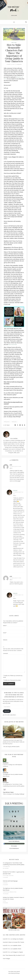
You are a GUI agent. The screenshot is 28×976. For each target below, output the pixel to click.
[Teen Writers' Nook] (14, 9)
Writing (14, 42)
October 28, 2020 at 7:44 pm (15, 577)
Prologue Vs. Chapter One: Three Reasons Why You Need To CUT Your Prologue (14, 955)
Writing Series (7, 421)
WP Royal (17, 973)
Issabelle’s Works (16, 945)
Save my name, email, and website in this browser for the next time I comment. (13, 649)
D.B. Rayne (7, 425)
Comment (5, 653)
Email (5, 632)
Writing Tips (14, 421)
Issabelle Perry (7, 939)
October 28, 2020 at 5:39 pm (15, 466)
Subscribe (6, 711)
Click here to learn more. (14, 930)
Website (5, 639)
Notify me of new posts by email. (12, 680)
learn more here (12, 344)
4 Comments (18, 64)
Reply (11, 468)
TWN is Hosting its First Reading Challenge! (13, 794)
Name (5, 625)
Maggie (15, 490)
